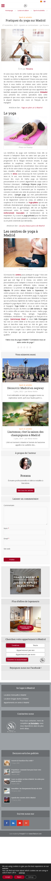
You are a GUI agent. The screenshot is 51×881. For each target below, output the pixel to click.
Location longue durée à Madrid (16, 699)
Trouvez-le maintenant (17, 659)
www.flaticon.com (35, 834)
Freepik (22, 834)
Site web (7, 549)
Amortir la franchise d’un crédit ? (22, 761)
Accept (7, 877)
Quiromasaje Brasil (18, 319)
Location (15, 645)
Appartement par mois (25, 654)
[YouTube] (20, 823)
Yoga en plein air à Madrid (31, 107)
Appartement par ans (25, 650)
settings (22, 873)
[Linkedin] (13, 823)
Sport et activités (25, 17)
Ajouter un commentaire (28, 25)
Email (6, 538)
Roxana (46, 25)
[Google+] (26, 823)
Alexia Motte (32, 391)
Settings (30, 877)
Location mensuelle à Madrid (15, 695)
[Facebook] (7, 823)
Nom (6, 528)
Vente (35, 645)
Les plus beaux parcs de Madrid (31, 226)
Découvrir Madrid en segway (25, 388)
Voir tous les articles (25, 490)
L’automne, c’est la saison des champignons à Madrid (25, 433)
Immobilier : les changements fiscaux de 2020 (26, 788)
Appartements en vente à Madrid (16, 702)
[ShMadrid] (25, 5)
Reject (19, 877)
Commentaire (9, 505)
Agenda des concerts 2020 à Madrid (23, 798)
